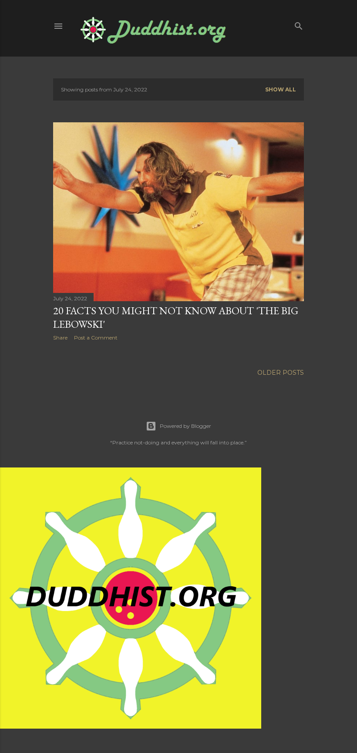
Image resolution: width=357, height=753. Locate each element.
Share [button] (60, 337)
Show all (280, 89)
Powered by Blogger (185, 426)
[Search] (298, 24)
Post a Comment (96, 337)
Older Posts (280, 372)
